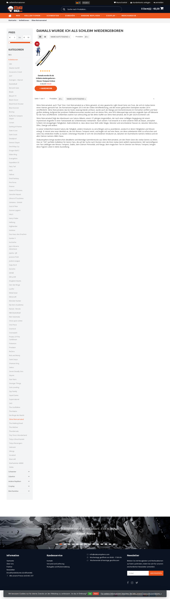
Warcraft (12, 459)
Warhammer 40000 (16, 463)
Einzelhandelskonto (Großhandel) (19, 573)
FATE (11, 170)
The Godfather (14, 407)
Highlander (13, 226)
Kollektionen (32, 15)
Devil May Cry (14, 146)
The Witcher (13, 427)
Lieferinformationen (16, 2)
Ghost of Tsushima (16, 198)
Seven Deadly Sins (16, 371)
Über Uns (10, 564)
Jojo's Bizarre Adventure (14, 247)
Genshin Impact (15, 194)
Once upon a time (15, 321)
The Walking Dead (16, 423)
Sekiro (11, 367)
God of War (13, 206)
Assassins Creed (15, 72)
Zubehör (70, 15)
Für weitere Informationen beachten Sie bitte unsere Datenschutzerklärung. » (131, 594)
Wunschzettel (121, 2)
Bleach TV (12, 96)
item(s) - (150, 8)
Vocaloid (12, 455)
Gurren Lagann (15, 210)
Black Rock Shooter (16, 104)
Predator (12, 347)
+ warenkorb (46, 88)
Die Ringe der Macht (16, 415)
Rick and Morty (14, 355)
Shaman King (14, 363)
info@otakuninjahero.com (99, 554)
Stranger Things (15, 383)
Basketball (13, 84)
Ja (90, 594)
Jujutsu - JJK (13, 253)
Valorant (12, 447)
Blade (11, 92)
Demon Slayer (14, 142)
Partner (9, 567)
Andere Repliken (90, 15)
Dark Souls (13, 134)
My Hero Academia (16, 305)
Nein (96, 594)
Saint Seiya (13, 359)
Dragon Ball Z (14, 150)
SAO (10, 403)
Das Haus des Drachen (18, 234)
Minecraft (12, 297)
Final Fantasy (14, 178)
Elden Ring (13, 154)
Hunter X (12, 238)
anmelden (159, 2)
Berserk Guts (14, 88)
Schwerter (53, 15)
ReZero (12, 351)
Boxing (11, 112)
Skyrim (11, 375)
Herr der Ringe (14, 285)
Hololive (12, 230)
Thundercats (14, 431)
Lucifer (11, 289)
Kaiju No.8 (13, 265)
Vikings (11, 451)
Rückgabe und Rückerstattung (58, 567)
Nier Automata (14, 317)
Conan (11, 122)
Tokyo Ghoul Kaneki (16, 439)
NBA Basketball (15, 313)
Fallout (11, 174)
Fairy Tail (12, 166)
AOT (10, 76)
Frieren (11, 186)
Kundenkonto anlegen (141, 2)
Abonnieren (156, 573)
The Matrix (13, 411)
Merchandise (129, 15)
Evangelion (13, 158)
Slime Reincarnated (16, 419)
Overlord (12, 329)
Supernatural (14, 399)
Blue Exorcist (14, 108)
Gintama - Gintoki (15, 202)
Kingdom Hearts (15, 281)
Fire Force (12, 182)
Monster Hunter (15, 301)
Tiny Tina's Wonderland (18, 435)
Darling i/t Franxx (15, 126)
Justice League (14, 261)
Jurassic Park (14, 257)
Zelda (11, 467)
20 (86, 37)
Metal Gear (13, 293)
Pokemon (12, 343)
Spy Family (13, 391)
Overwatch (13, 333)
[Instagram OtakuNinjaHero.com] (133, 583)
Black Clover (13, 100)
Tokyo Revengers (15, 443)
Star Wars (13, 379)
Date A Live (13, 130)
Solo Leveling (14, 387)
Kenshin (12, 269)
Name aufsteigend (60, 37)
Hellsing (12, 222)
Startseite (10, 561)
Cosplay (110, 15)
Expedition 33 (14, 162)
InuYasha (12, 242)
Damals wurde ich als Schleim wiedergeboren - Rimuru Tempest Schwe (46, 78)
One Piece (13, 325)
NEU (18, 15)
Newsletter (11, 570)
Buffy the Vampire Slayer (16, 117)
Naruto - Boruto (15, 309)
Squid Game (13, 395)
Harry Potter (13, 218)
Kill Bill (11, 273)
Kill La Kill (12, 277)
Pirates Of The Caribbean (14, 338)
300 (10, 64)
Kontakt (50, 561)
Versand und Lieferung (55, 564)
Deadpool (13, 138)
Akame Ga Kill (14, 68)
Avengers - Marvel (16, 80)
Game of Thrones (15, 190)
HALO (11, 214)
